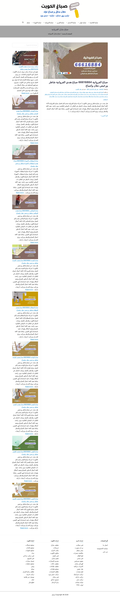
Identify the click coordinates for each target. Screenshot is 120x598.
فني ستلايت (79, 545)
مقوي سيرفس (78, 561)
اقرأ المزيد (104, 116)
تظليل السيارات (54, 572)
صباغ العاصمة (94, 22)
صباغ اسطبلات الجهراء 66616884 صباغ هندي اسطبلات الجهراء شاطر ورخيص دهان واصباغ (26, 163)
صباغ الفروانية (49, 22)
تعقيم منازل (55, 558)
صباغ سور (101, 96)
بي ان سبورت (79, 548)
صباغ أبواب (66, 92)
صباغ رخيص (64, 94)
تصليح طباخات (54, 569)
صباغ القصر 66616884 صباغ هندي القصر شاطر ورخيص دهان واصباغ (25, 453)
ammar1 (101, 89)
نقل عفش (80, 569)
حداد (33, 553)
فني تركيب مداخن (28, 556)
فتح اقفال (80, 556)
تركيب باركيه (79, 577)
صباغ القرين (60, 22)
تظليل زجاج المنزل (28, 572)
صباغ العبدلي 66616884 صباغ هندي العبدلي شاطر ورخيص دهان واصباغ (27, 112)
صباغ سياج (96, 96)
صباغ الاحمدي (72, 22)
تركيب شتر (79, 580)
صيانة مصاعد (79, 582)
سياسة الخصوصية (102, 548)
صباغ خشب (70, 94)
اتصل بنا (105, 545)
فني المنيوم (30, 558)
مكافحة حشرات (78, 553)
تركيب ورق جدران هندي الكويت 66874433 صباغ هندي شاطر (28, 68)
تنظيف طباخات (54, 566)
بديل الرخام (55, 582)
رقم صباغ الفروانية (74, 92)
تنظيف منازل (55, 545)
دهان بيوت (93, 92)
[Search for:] (25, 45)
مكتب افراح (55, 550)
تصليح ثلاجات (30, 548)
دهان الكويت (78, 89)
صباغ (28, 22)
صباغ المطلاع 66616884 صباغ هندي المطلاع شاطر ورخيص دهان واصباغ (27, 309)
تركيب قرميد (30, 574)
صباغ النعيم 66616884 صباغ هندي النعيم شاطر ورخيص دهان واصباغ (25, 406)
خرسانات (56, 548)
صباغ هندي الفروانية (67, 96)
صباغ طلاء (90, 96)
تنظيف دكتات (55, 564)
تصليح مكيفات (30, 564)
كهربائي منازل (79, 564)
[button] (89, 22)
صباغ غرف (85, 96)
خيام (33, 580)
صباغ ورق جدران (59, 96)
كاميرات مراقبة (78, 566)
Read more (25, 93)
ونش (32, 566)
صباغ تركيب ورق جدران (89, 94)
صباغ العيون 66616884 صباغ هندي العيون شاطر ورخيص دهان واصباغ (25, 500)
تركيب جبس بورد (53, 574)
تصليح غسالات (29, 545)
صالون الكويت (54, 553)
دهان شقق (88, 92)
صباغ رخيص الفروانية (56, 94)
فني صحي (80, 558)
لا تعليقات (105, 99)
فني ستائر (56, 577)
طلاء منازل (51, 96)
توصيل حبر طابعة (29, 577)
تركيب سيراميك (78, 574)
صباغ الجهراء (37, 22)
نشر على (92, 89)
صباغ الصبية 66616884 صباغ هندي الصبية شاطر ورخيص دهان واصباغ (25, 262)
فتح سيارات (79, 572)
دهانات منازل (82, 92)
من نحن (105, 552)
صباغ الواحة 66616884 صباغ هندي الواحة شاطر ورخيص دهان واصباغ (25, 358)
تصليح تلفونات (30, 550)
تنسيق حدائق (55, 580)
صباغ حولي (83, 22)
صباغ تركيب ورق (99, 94)
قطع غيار (31, 582)
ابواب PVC (80, 585)
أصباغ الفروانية (99, 92)
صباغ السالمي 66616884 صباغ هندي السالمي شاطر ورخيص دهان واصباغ (26, 212)
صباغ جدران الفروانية (78, 94)
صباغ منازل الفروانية (78, 96)
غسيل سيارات (30, 561)
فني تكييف (55, 556)
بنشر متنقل (79, 550)
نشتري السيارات (54, 561)
